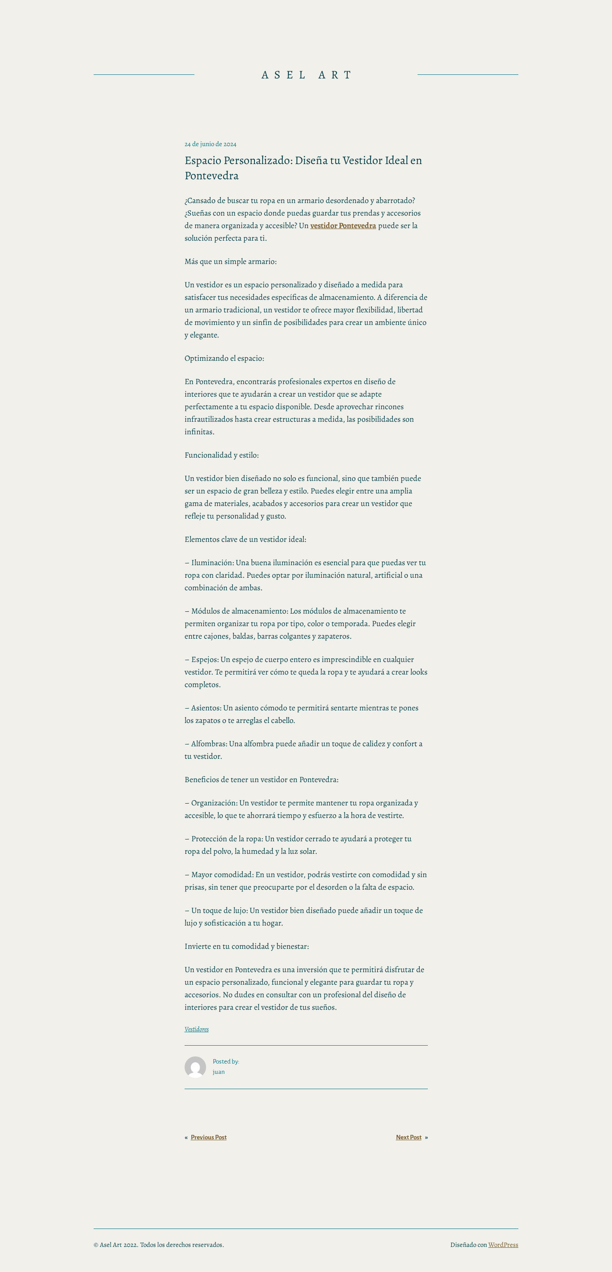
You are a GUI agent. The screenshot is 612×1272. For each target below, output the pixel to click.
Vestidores (197, 1029)
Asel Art (309, 74)
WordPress (503, 1244)
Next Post (409, 1137)
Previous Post (209, 1137)
